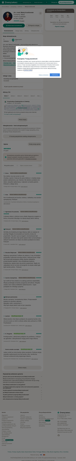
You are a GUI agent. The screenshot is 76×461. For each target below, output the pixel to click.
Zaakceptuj (55, 75)
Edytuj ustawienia (43, 75)
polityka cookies (28, 70)
